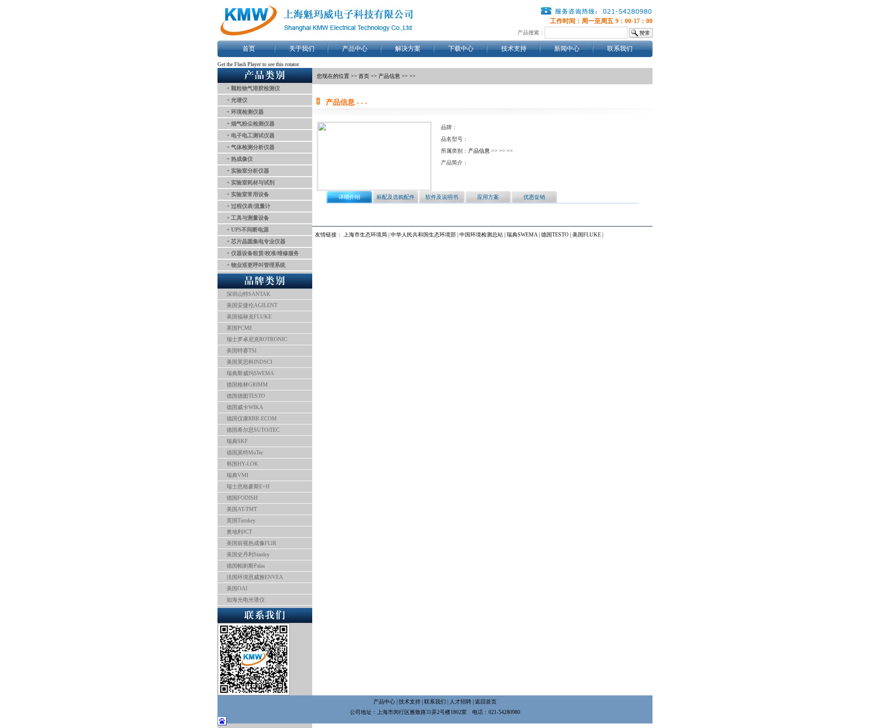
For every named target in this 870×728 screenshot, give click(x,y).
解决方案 (407, 48)
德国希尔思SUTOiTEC (253, 430)
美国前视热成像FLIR (251, 543)
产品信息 (389, 76)
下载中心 (461, 48)
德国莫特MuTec (245, 452)
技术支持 (514, 48)
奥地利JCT (239, 532)
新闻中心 (567, 48)
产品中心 (354, 48)
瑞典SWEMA (523, 234)
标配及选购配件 (396, 197)
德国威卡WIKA (245, 407)
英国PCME (239, 328)
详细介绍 (349, 197)
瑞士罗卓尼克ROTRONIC (257, 339)
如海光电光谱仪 (246, 600)
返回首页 (486, 702)
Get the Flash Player (239, 64)
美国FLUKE (586, 234)
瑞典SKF (237, 441)
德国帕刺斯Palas (246, 566)
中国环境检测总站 (481, 234)
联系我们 (620, 48)
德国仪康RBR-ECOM (252, 418)
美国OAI (237, 588)
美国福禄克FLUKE (249, 316)
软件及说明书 (441, 197)
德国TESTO (555, 234)
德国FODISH (242, 498)
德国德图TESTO (246, 396)
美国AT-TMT (242, 509)
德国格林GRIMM (247, 384)
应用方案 (488, 197)
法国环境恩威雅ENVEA (255, 577)
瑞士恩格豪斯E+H (248, 486)
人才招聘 (460, 702)
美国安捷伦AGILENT (252, 305)
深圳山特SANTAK (249, 294)
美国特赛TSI (241, 350)
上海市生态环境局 (365, 234)
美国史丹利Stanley (248, 554)
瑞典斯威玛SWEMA (250, 373)
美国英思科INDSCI (249, 362)
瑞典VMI (237, 475)
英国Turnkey (241, 520)
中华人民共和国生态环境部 (423, 234)
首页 (248, 48)
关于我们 (301, 48)
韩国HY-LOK (242, 464)
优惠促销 (534, 197)
